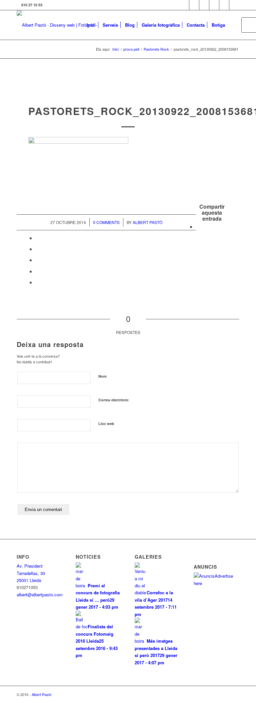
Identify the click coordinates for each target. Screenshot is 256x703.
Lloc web (106, 423)
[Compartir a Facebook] (198, 226)
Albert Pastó (147, 222)
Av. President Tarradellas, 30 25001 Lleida (31, 573)
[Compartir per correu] (38, 282)
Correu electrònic (113, 399)
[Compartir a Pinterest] (38, 259)
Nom (102, 376)
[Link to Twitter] (184, 5)
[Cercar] (233, 25)
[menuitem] (91, 25)
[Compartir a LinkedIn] (38, 271)
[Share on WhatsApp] (38, 248)
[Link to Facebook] (194, 5)
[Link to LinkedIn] (224, 5)
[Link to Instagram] (214, 5)
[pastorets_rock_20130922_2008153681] (128, 90)
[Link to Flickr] (204, 5)
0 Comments (106, 222)
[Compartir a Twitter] (38, 237)
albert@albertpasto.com (40, 594)
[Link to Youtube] (234, 5)
